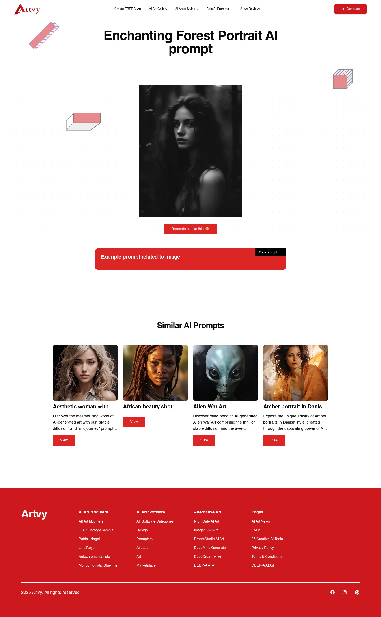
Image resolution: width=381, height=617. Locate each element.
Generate (353, 9)
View (64, 440)
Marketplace (146, 565)
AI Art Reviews (250, 9)
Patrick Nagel (89, 539)
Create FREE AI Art (127, 9)
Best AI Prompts (218, 9)
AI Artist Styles (185, 9)
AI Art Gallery (158, 9)
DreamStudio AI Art (209, 539)
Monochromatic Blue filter (98, 565)
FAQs (256, 530)
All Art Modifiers (91, 521)
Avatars (142, 548)
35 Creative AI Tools (267, 539)
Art (138, 557)
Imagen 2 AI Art (206, 530)
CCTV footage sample (96, 530)
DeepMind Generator (210, 548)
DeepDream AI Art (208, 557)
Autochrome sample (94, 557)
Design (142, 530)
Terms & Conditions (267, 557)
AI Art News (261, 521)
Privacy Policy (263, 548)
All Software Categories (155, 521)
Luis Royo (87, 548)
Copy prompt (268, 252)
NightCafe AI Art (206, 521)
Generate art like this (190, 229)
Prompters (144, 539)
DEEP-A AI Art (205, 565)
